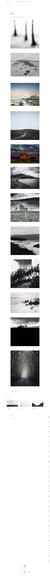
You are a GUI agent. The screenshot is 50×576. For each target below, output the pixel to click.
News (48, 551)
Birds (48, 427)
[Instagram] (29, 572)
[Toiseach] (12, 403)
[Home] (24, 566)
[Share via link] (14, 393)
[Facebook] (21, 572)
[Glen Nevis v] (37, 403)
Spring (21, 408)
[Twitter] (25, 572)
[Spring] (25, 403)
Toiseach (9, 408)
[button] (42, 5)
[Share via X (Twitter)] (12, 393)
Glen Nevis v (35, 408)
